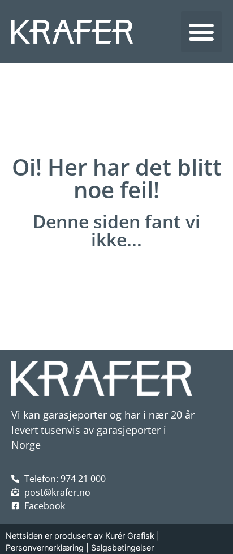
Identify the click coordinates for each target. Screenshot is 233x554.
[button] (201, 31)
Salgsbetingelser (122, 547)
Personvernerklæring (45, 547)
